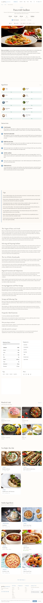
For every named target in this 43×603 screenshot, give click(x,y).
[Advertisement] (21, 72)
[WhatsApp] (28, 23)
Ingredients (13, 597)
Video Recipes (13, 594)
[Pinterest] (30, 23)
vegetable (15, 374)
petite (6, 1)
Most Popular (13, 592)
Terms (26, 591)
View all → (40, 402)
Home (2, 4)
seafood (11, 374)
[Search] (34, 2)
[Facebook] (24, 23)
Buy (11, 98)
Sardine (7, 101)
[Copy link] (34, 23)
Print (11, 23)
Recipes (15, 1)
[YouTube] (8, 591)
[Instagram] (2, 591)
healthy (7, 374)
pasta (4, 374)
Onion (6, 95)
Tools (28, 1)
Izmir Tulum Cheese (29, 108)
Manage (39, 601)
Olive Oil (27, 88)
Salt (6, 114)
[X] (26, 23)
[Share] (32, 23)
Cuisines (21, 1)
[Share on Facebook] (26, 374)
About (25, 587)
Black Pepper (28, 114)
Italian (21, 7)
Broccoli (27, 101)
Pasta (5, 4)
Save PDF (16, 23)
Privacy (26, 590)
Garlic (27, 95)
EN (38, 1)
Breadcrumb (8, 108)
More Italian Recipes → (21, 579)
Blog (24, 1)
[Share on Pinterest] (28, 374)
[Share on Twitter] (24, 374)
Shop (31, 1)
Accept (35, 601)
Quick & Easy (13, 589)
